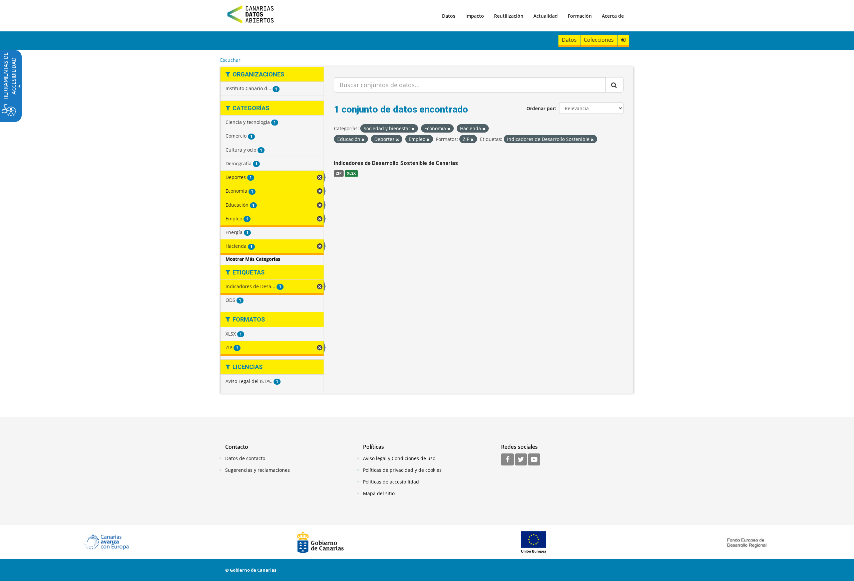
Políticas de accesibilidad (391, 481)
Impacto (474, 16)
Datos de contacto (245, 458)
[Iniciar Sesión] (623, 40)
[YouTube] (534, 459)
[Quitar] (413, 128)
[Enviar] (614, 84)
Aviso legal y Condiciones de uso (399, 458)
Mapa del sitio (379, 493)
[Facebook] (507, 459)
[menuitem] (448, 15)
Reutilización (508, 16)
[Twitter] (521, 459)
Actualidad (545, 16)
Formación (580, 16)
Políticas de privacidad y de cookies (402, 470)
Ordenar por (540, 108)
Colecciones (599, 39)
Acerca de (613, 16)
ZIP (339, 173)
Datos (448, 16)
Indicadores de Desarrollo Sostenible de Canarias (396, 163)
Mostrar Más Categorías (253, 259)
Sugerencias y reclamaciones (257, 470)
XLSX (351, 173)
